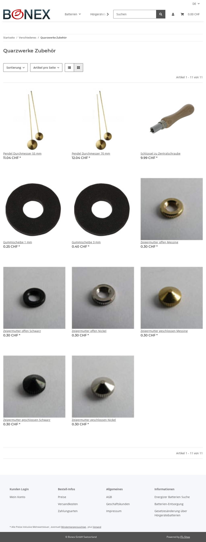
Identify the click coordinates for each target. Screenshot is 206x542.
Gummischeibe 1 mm (17, 242)
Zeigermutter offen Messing (159, 242)
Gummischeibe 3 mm (86, 242)
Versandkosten (68, 504)
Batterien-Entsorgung (168, 504)
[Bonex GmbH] (26, 14)
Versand (97, 526)
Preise (62, 497)
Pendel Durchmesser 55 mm (22, 153)
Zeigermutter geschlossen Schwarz (26, 420)
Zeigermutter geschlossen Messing (164, 331)
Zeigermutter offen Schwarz (22, 331)
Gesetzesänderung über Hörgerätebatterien (170, 513)
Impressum (114, 511)
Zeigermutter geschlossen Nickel (94, 420)
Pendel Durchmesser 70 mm (91, 153)
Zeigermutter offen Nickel (89, 331)
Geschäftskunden (118, 504)
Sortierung (13, 67)
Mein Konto (17, 497)
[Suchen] (160, 14)
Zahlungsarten (68, 511)
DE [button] (194, 4)
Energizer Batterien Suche (172, 497)
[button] (173, 14)
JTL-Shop (185, 537)
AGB (109, 497)
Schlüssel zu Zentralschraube (160, 153)
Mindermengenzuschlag (73, 526)
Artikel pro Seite (44, 67)
